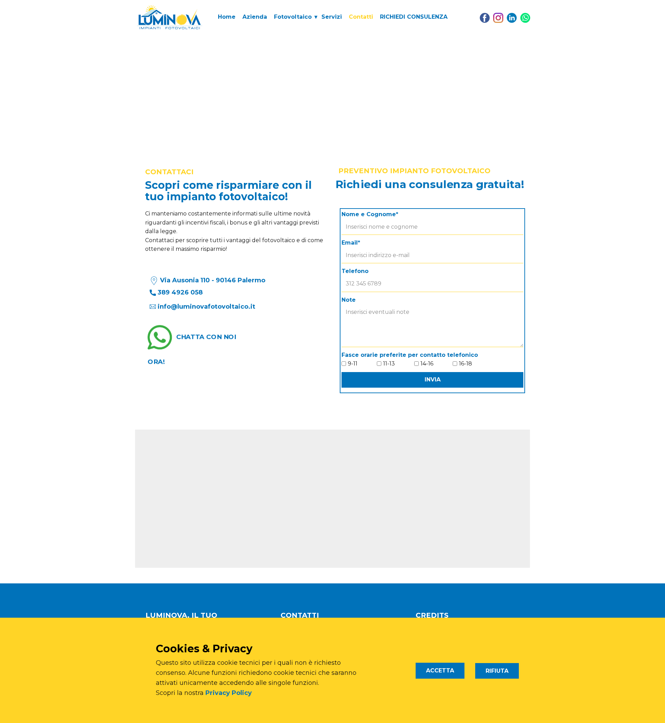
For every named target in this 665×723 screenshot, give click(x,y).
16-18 (465, 363)
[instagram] (498, 18)
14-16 (426, 363)
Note (349, 300)
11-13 (389, 363)
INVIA (433, 379)
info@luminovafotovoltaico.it (206, 306)
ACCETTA (440, 670)
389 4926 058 (179, 292)
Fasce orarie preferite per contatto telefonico (410, 355)
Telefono (355, 271)
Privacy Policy (228, 693)
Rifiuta (497, 671)
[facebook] (485, 18)
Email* (351, 242)
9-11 (352, 363)
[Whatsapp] (525, 18)
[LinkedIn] (512, 18)
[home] (169, 17)
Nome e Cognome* (370, 214)
